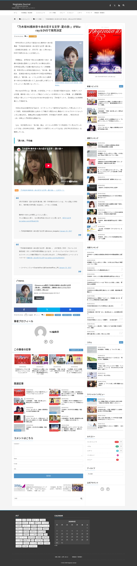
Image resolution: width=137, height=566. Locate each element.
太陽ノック (19, 531)
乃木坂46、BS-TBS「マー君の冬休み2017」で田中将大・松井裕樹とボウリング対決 (60, 488)
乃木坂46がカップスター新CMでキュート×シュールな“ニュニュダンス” (22, 370)
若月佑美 (46, 540)
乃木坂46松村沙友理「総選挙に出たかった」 (110, 179)
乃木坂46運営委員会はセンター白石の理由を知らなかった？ (110, 196)
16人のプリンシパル (43, 525)
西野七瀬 (38, 523)
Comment (16, 443)
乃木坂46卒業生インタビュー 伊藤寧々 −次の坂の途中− (102, 320)
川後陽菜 (34, 528)
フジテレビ (19, 543)
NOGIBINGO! (33, 546)
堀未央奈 (25, 523)
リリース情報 (32, 36)
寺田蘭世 (25, 546)
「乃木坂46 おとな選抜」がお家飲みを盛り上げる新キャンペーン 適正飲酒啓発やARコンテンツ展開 (72, 393)
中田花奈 (26, 543)
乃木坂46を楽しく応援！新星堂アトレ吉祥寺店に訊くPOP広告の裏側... (110, 410)
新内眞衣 (40, 534)
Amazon (39, 298)
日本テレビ (19, 534)
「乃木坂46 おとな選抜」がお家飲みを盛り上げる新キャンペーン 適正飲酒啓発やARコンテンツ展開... (110, 103)
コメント (38, 315)
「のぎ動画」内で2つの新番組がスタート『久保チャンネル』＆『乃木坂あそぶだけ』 (74, 370)
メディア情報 (52, 12)
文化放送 (42, 520)
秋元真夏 (26, 531)
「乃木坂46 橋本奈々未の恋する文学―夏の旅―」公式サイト (42, 190)
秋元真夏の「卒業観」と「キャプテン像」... (110, 349)
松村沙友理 (31, 537)
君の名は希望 (41, 531)
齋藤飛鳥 (46, 528)
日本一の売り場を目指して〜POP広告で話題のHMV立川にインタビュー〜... (110, 418)
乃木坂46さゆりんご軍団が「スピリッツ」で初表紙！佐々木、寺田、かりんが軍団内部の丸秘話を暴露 (104, 299)
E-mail (15, 463)
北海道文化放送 (67, 315)
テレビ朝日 (33, 534)
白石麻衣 (40, 543)
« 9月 (55, 545)
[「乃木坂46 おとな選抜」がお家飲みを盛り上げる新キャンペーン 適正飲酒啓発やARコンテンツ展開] (40, 362)
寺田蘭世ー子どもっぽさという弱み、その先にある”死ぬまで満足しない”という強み (110, 154)
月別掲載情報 (53, 412)
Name (15, 458)
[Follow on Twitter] (114, 5)
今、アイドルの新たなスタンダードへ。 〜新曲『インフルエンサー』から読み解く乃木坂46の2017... (110, 171)
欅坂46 (29, 520)
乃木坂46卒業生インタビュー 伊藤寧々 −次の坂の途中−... (110, 426)
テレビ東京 (19, 540)
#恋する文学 (66, 218)
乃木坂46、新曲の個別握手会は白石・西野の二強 (110, 221)
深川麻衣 (18, 546)
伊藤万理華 (45, 537)
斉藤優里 (18, 525)
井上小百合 (33, 543)
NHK (24, 520)
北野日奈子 (33, 531)
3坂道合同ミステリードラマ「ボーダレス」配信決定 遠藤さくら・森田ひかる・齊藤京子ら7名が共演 (72, 429)
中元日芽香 (45, 523)
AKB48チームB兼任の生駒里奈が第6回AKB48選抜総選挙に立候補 (108, 146)
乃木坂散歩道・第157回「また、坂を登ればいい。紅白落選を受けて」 (105, 312)
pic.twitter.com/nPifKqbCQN (29, 221)
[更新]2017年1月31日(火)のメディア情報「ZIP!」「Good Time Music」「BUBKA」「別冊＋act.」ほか (36, 488)
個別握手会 (27, 540)
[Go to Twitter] (51, 342)
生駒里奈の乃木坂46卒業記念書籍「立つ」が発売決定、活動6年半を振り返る (110, 162)
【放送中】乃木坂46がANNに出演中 (108, 187)
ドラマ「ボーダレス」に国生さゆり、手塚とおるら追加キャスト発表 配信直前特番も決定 (37, 420)
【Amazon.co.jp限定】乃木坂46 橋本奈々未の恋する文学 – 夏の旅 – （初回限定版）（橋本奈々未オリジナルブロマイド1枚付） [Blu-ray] (52, 287)
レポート (80, 12)
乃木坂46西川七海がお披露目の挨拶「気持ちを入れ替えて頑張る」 (110, 204)
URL (15, 468)
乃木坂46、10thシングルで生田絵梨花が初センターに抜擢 (110, 237)
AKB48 (40, 528)
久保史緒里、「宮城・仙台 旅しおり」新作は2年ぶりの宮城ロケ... (110, 111)
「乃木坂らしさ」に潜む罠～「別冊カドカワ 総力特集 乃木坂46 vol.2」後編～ (104, 326)
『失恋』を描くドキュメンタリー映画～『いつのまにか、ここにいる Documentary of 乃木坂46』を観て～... (110, 367)
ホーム (15, 12)
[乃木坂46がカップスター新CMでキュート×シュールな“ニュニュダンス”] (22, 362)
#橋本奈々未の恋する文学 (36, 258)
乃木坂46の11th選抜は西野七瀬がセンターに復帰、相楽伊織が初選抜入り (104, 291)
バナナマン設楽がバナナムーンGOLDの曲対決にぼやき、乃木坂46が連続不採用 (110, 213)
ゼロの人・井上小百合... (104, 375)
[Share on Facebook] (110, 5)
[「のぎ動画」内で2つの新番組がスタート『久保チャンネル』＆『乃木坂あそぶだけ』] (74, 362)
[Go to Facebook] (46, 342)
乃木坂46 (58, 315)
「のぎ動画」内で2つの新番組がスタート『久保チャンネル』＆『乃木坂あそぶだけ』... (110, 120)
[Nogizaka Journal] (21, 6)
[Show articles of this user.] (31, 332)
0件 (27, 36)
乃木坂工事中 (38, 540)
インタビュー (70, 12)
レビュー (102, 459)
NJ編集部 (30, 315)
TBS (46, 534)
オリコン (18, 520)
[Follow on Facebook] (108, 489)
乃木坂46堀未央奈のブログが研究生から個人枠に (100, 306)
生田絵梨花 (27, 528)
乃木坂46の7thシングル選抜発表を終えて (98, 270)
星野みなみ (19, 528)
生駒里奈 (26, 534)
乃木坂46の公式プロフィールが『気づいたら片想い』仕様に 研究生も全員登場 (104, 283)
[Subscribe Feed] (119, 5)
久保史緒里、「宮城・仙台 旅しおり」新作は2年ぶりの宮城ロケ (57, 370)
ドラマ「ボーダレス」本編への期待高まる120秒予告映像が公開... (110, 128)
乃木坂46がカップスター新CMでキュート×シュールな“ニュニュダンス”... (110, 94)
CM (32, 540)
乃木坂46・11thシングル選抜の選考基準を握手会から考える (103, 276)
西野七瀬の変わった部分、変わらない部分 (98, 334)
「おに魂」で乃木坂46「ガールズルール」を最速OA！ (110, 229)
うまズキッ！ (26, 525)
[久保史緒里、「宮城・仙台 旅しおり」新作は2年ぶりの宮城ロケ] (57, 362)
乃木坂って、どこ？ (21, 537)
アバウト (88, 12)
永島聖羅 (38, 537)
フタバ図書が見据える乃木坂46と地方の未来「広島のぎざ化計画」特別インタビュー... (110, 402)
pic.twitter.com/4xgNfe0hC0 (54, 258)
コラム (61, 12)
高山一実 (31, 523)
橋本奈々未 (77, 315)
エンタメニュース (40, 12)
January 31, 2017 (66, 231)
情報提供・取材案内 (99, 12)
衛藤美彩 (18, 523)
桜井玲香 (34, 525)
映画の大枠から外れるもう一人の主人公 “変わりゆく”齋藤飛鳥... (110, 358)
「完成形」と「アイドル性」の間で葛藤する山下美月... (110, 384)
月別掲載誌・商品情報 (26, 12)
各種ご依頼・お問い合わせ (61, 556)
